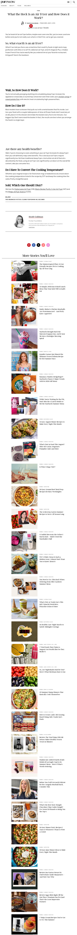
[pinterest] (31, 26)
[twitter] (38, 245)
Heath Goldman (32, 23)
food (19, 5)
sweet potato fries (12, 99)
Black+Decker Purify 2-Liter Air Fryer (49, 189)
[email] (48, 245)
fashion (4, 5)
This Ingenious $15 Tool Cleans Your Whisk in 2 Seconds (25, 199)
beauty (12, 5)
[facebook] (33, 245)
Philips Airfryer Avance (17, 192)
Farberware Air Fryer (23, 189)
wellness (27, 5)
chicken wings (63, 97)
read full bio (32, 227)
